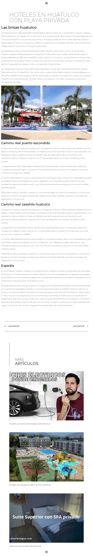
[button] (46, 3)
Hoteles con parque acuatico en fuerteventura (30, 485)
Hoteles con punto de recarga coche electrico (29, 424)
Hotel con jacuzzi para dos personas (25, 546)
